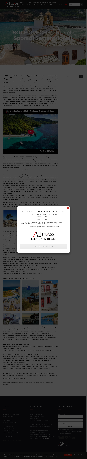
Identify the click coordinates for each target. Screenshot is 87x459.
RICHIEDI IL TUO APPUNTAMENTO (43, 246)
